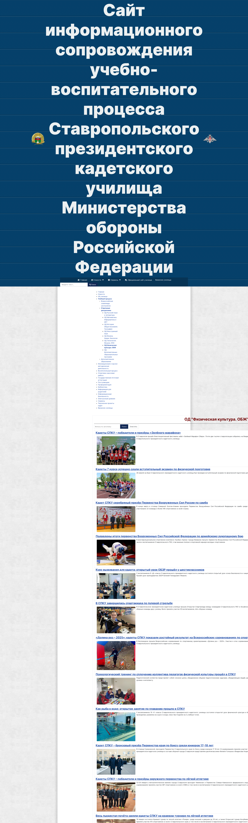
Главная (84, 280)
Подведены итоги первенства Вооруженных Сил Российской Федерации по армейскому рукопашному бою (169, 536)
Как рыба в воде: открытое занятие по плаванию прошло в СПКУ (140, 708)
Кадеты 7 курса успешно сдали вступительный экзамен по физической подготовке (153, 469)
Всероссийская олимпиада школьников (107, 303)
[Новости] (103, 280)
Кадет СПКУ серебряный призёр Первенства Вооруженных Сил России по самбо (152, 502)
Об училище (102, 296)
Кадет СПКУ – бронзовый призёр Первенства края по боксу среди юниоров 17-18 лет (155, 745)
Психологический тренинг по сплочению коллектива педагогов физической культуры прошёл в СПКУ (166, 674)
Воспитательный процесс (108, 371)
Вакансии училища (163, 280)
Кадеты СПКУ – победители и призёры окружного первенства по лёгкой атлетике (152, 779)
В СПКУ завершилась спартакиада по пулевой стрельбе (134, 603)
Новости (98, 280)
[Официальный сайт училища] (38, 139)
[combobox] (74, 284)
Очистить (133, 427)
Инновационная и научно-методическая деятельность (108, 366)
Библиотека (102, 387)
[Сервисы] (119, 280)
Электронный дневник (106, 399)
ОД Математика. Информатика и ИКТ (110, 319)
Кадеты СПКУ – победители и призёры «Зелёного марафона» (138, 432)
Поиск (93, 285)
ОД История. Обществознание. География (111, 326)
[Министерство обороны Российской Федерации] (210, 139)
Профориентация (104, 385)
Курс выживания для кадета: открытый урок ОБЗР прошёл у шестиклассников (150, 569)
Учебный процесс (105, 299)
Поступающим (103, 382)
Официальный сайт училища (140, 280)
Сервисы (114, 280)
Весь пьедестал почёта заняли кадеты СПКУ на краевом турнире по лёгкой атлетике (154, 815)
